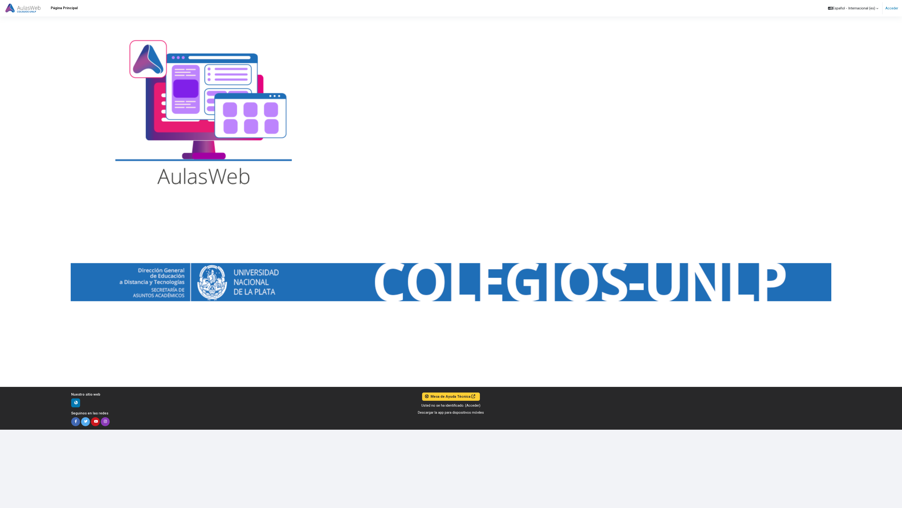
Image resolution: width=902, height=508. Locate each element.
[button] (853, 8)
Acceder (891, 8)
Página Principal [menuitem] (64, 8)
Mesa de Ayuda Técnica (450, 396)
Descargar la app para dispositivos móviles (451, 412)
